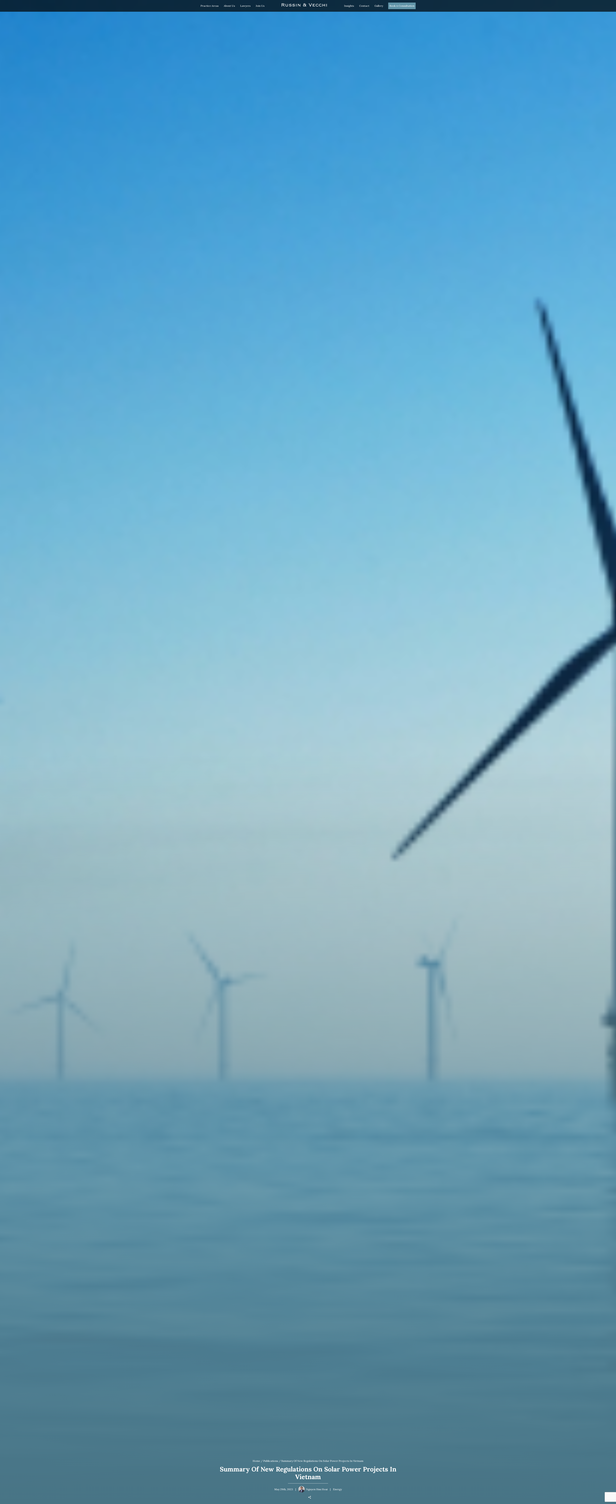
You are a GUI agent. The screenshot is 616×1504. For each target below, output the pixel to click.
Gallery (378, 5)
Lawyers (245, 5)
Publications (270, 1460)
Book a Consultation (401, 5)
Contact (364, 5)
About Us (229, 5)
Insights (349, 5)
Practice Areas (210, 5)
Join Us (260, 5)
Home (256, 1460)
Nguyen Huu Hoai (317, 1489)
